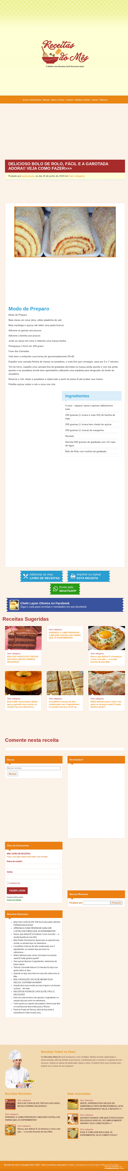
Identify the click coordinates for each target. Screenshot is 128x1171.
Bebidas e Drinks (82, 100)
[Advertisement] (64, 19)
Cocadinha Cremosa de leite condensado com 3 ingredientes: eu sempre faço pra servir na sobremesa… (64, 705)
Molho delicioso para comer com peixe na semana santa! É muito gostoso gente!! (105, 704)
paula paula (28, 176)
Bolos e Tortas (57, 100)
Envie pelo (67, 589)
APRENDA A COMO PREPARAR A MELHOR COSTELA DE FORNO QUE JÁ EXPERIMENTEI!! (64, 635)
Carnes (95, 100)
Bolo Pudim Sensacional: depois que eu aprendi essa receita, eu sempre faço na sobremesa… (22, 704)
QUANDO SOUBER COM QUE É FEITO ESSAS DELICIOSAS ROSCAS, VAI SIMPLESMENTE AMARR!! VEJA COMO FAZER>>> (102, 1121)
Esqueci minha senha (15, 897)
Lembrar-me (14, 883)
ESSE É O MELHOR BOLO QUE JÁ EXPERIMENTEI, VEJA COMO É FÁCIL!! (98, 1133)
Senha (9, 872)
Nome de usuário (14, 861)
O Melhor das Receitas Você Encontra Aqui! (65, 66)
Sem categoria (76, 176)
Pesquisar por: (75, 903)
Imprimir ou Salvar (89, 576)
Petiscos (103, 100)
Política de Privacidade (109, 1165)
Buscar (12, 774)
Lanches (69, 100)
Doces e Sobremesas (32, 100)
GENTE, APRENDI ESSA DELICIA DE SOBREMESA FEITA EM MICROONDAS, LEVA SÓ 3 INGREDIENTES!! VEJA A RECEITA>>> (101, 1106)
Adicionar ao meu (45, 576)
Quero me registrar (14, 900)
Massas (46, 100)
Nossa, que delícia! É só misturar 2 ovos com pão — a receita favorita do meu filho (106, 659)
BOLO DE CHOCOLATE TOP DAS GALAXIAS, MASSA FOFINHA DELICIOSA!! (22, 659)
